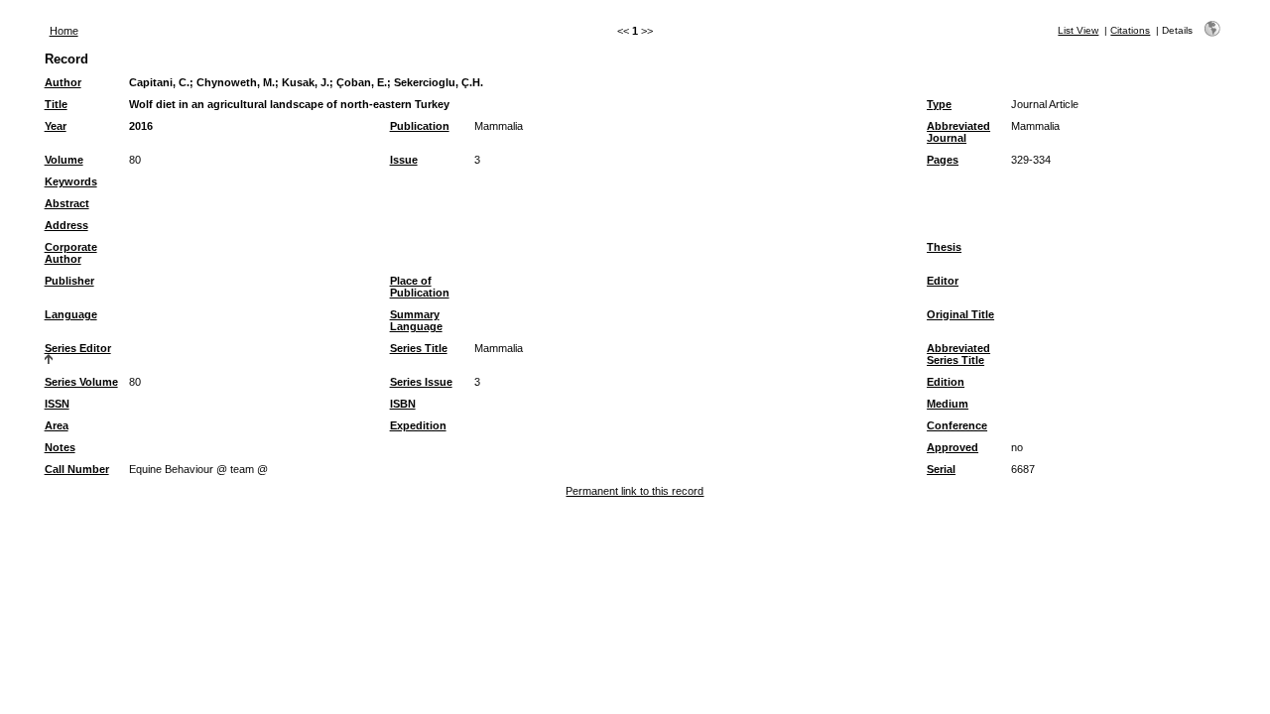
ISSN (57, 404)
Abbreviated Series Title (958, 354)
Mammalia (498, 126)
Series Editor (78, 348)
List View (1078, 30)
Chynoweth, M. (235, 82)
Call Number (77, 469)
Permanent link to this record (634, 491)
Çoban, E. (361, 82)
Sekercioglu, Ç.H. (438, 82)
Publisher (69, 281)
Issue (404, 160)
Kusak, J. (305, 82)
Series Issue (421, 382)
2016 (141, 126)
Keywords (71, 181)
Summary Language (416, 320)
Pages (942, 160)
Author (63, 82)
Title (56, 104)
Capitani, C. (159, 82)
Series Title (418, 348)
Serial (941, 469)
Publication (419, 126)
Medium (947, 404)
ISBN (403, 404)
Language (71, 314)
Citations (1130, 30)
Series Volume (81, 382)
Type (939, 104)
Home (64, 31)
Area (56, 425)
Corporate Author (71, 253)
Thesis (944, 247)
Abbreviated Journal (958, 132)
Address (66, 225)
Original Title (960, 314)
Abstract (67, 203)
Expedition (418, 425)
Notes (60, 447)
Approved (952, 447)
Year (55, 126)
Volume (64, 160)
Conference (957, 425)
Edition (945, 382)
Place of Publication (419, 286)
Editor (942, 281)
